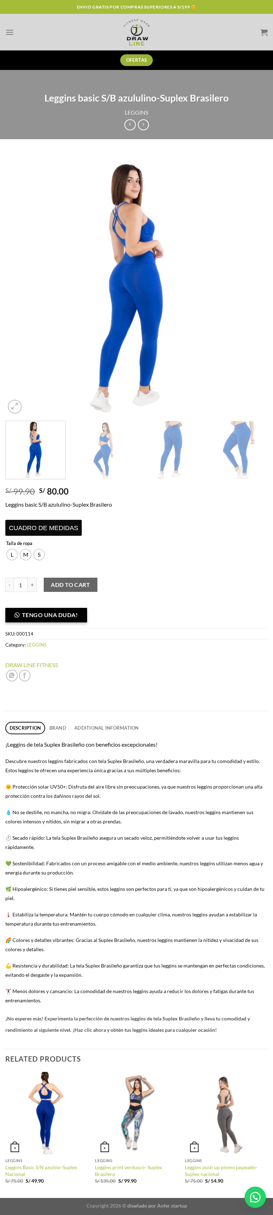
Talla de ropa (19, 543)
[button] (49, 617)
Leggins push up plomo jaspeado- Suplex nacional (221, 1170)
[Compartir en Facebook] (25, 675)
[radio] (12, 554)
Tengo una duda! (50, 614)
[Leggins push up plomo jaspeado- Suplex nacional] (226, 1113)
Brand (57, 728)
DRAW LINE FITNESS (31, 664)
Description (25, 728)
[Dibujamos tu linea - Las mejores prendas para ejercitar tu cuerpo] (136, 32)
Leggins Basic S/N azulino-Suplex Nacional (41, 1170)
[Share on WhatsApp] (12, 675)
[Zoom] (15, 407)
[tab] (25, 728)
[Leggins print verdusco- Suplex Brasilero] (136, 1113)
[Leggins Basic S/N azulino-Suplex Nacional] (46, 1113)
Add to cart (70, 584)
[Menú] (9, 32)
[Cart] (264, 32)
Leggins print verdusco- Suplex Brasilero (128, 1170)
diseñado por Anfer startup (157, 1206)
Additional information (106, 728)
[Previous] (19, 284)
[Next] (253, 284)
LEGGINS (136, 112)
